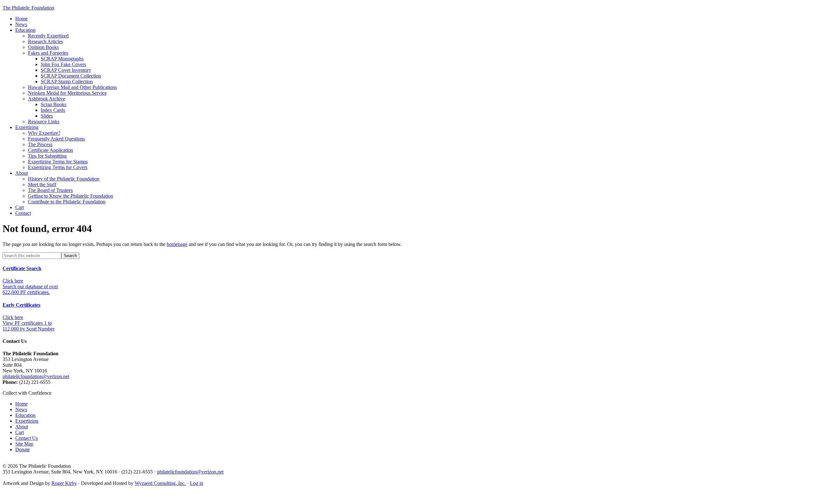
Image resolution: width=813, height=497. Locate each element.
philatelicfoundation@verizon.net (36, 376)
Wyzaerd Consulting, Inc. (160, 483)
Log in (196, 483)
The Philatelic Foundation (28, 7)
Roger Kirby (64, 483)
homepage (177, 244)
